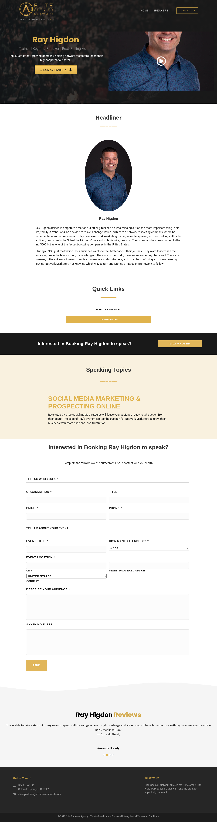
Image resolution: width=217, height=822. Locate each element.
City (29, 570)
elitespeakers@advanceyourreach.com (39, 794)
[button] (187, 10)
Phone (115, 508)
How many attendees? (129, 541)
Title (113, 491)
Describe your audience (48, 589)
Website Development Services (105, 816)
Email (32, 508)
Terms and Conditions (148, 816)
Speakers (160, 10)
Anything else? (39, 624)
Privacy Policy (129, 816)
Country (32, 581)
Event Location (40, 557)
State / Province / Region (127, 570)
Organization (39, 491)
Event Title (37, 541)
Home (144, 10)
